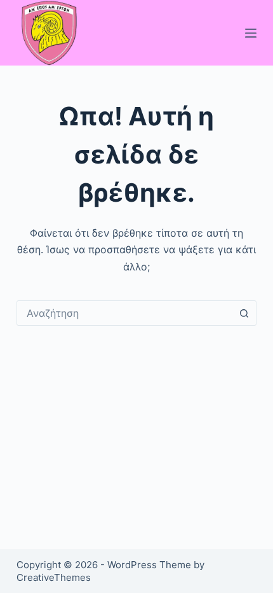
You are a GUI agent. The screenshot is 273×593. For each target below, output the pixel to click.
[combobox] (124, 313)
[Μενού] (250, 33)
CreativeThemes (54, 577)
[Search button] (244, 313)
